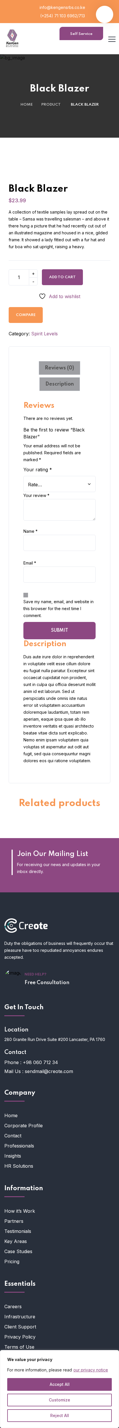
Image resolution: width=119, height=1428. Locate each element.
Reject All (59, 1415)
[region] (59, 1389)
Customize (59, 1399)
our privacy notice (90, 1369)
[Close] (112, 1355)
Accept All (60, 1384)
